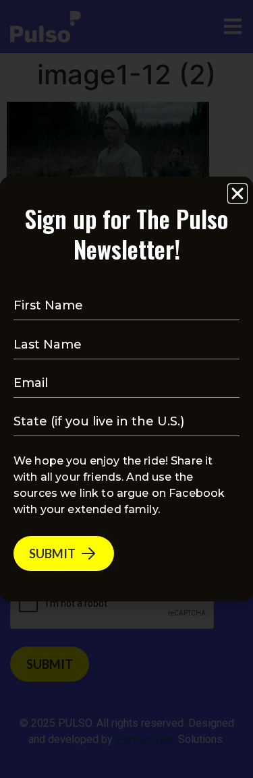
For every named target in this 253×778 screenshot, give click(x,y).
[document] (126, 389)
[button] (237, 193)
